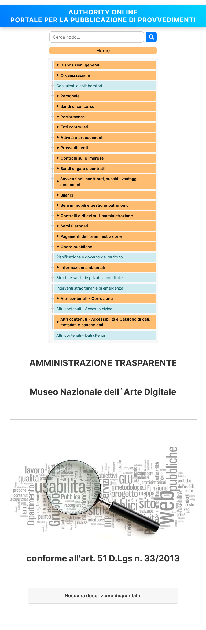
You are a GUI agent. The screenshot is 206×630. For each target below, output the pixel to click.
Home (103, 50)
